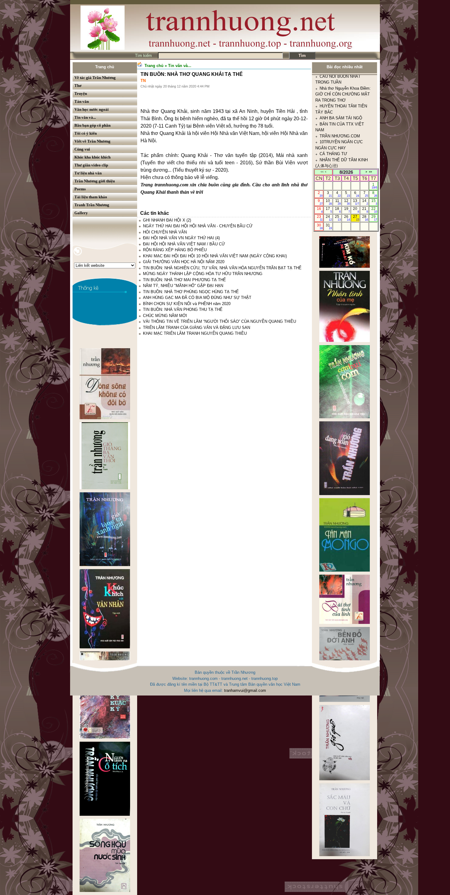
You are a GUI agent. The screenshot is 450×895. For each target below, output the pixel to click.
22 (374, 210)
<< (322, 171)
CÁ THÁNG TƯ (333, 117)
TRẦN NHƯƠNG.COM (340, 99)
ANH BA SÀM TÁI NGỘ (341, 81)
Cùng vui (82, 149)
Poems (80, 189)
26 (347, 217)
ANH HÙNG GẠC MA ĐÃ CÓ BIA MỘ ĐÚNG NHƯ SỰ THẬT (197, 297)
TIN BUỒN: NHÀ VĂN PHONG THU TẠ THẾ (183, 309)
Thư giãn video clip (91, 165)
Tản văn (81, 101)
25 (338, 217)
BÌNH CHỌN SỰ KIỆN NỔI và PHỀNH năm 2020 (187, 303)
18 (338, 210)
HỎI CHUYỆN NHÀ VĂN (165, 232)
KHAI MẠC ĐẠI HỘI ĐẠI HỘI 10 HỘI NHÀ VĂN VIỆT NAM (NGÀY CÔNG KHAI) (215, 256)
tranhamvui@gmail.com (245, 690)
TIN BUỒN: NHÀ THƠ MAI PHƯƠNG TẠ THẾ (184, 280)
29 (374, 217)
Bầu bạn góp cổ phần (92, 125)
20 (356, 210)
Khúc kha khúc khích (92, 157)
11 (338, 202)
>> (370, 171)
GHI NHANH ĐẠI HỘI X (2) (167, 220)
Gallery (81, 213)
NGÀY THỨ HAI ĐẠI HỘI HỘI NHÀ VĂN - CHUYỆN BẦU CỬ (198, 226)
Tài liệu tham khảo (90, 197)
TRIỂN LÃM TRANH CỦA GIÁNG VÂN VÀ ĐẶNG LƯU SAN (196, 327)
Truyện (80, 93)
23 (320, 217)
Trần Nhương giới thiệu (94, 181)
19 (347, 210)
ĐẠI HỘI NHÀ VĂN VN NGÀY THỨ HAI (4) (181, 238)
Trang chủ (104, 67)
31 (329, 226)
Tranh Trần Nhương (91, 205)
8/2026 (346, 172)
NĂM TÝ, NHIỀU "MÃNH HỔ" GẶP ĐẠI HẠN (183, 285)
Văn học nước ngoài (91, 109)
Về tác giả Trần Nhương (95, 77)
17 (329, 210)
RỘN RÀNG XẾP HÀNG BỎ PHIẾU (175, 250)
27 (356, 217)
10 (329, 202)
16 (320, 210)
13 (356, 202)
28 (365, 217)
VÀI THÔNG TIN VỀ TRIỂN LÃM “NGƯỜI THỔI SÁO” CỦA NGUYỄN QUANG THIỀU (219, 321)
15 (374, 202)
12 (347, 202)
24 (329, 217)
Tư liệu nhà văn (88, 173)
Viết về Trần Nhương (92, 141)
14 (365, 202)
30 (320, 226)
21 (365, 210)
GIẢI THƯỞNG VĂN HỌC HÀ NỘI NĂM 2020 (183, 261)
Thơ (77, 85)
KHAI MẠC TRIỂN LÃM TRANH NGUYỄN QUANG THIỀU (195, 333)
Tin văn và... (85, 117)
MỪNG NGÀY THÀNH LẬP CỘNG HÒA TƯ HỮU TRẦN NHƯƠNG (202, 273)
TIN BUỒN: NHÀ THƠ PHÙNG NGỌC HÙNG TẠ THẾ (191, 291)
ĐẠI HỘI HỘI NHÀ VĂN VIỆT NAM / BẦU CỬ (184, 244)
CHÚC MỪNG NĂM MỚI (165, 315)
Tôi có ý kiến (85, 133)
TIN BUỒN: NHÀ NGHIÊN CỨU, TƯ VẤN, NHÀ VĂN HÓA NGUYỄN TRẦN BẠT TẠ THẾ (222, 268)
